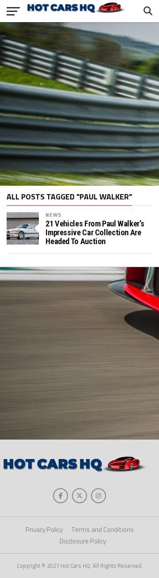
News (53, 214)
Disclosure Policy (83, 541)
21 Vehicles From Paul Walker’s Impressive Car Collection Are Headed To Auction (94, 232)
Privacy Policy (44, 529)
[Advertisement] (79, 104)
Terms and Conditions (102, 529)
